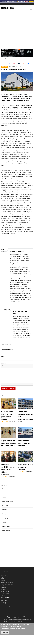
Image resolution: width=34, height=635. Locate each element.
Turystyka (4, 514)
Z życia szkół (20, 58)
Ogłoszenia (4, 600)
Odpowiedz (17, 304)
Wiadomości (13, 58)
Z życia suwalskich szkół (7, 584)
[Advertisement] (17, 31)
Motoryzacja (5, 518)
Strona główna (5, 58)
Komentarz (3, 363)
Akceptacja (5, 632)
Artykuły (4, 522)
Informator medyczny (6, 605)
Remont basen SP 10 (17, 252)
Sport (3, 493)
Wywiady (4, 510)
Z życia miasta (5, 489)
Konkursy (3, 602)
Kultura (4, 497)
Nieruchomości (6, 526)
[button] (2, 366)
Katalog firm (4, 604)
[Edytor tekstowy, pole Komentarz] (17, 377)
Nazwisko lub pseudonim (7, 349)
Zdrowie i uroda (6, 531)
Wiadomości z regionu (7, 501)
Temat (2, 356)
